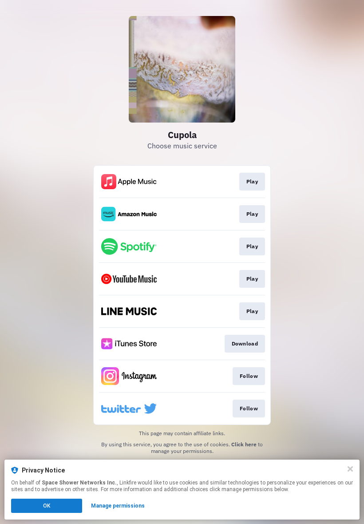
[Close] (350, 469)
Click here (244, 444)
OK (46, 506)
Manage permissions (118, 506)
